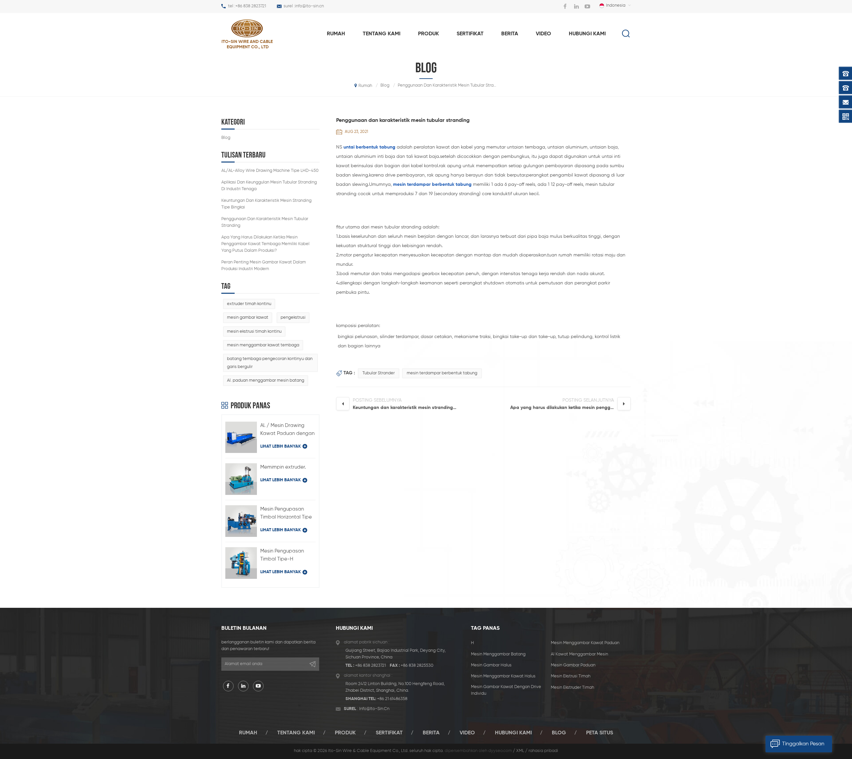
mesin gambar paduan (573, 665)
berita (509, 34)
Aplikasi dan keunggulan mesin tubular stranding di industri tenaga (269, 185)
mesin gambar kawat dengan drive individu (506, 690)
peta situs (599, 733)
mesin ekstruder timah (572, 687)
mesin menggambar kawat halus (503, 676)
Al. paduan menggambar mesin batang (265, 380)
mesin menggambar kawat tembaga (263, 345)
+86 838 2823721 (250, 6)
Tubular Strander (378, 373)
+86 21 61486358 (392, 699)
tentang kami (381, 34)
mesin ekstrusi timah (570, 676)
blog (225, 138)
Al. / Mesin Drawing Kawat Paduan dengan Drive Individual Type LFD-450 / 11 (287, 430)
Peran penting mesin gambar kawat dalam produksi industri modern (263, 265)
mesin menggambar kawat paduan (585, 643)
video (543, 34)
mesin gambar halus (491, 665)
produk (428, 34)
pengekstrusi (293, 317)
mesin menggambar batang (498, 654)
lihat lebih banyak (280, 446)
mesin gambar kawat (247, 317)
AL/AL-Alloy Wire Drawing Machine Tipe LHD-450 (270, 171)
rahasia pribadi (543, 751)
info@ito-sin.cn (309, 6)
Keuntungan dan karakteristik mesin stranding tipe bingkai (266, 203)
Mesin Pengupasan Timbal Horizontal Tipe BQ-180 (286, 514)
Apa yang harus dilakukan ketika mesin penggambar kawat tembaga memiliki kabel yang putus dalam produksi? (265, 244)
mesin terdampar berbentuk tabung (442, 373)
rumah (336, 34)
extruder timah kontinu (249, 304)
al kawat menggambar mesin (579, 654)
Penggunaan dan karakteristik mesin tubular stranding (264, 222)
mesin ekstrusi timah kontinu (254, 331)
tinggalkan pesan (803, 744)
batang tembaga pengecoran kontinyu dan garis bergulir (270, 363)
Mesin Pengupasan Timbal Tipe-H (282, 555)
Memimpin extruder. (283, 467)
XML (520, 751)
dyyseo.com (500, 751)
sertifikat (470, 34)
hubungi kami (587, 34)
